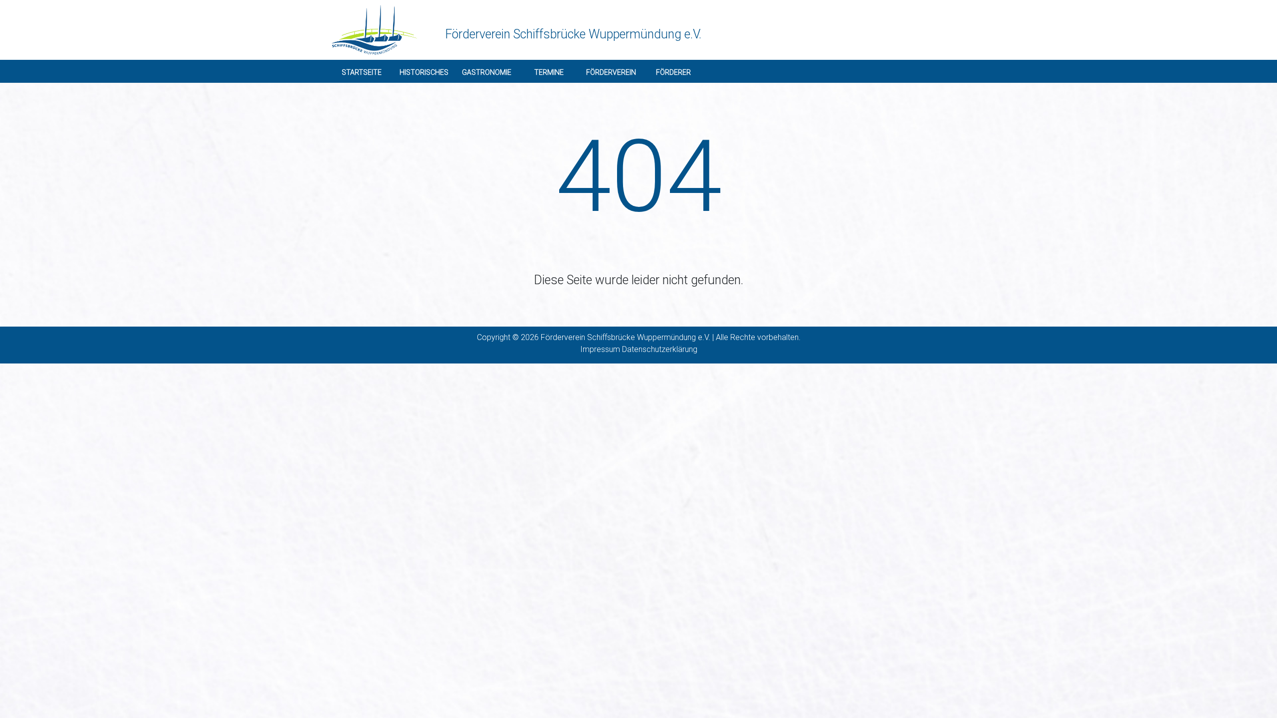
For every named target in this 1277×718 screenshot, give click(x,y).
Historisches (424, 72)
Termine (549, 72)
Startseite (362, 72)
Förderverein (611, 72)
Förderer (673, 72)
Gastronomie (486, 72)
